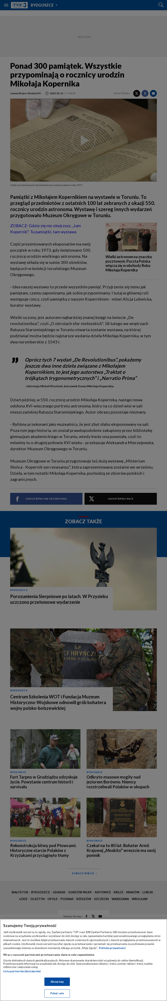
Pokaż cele (57, 993)
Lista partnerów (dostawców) (22, 971)
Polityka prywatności (112, 948)
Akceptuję (57, 981)
